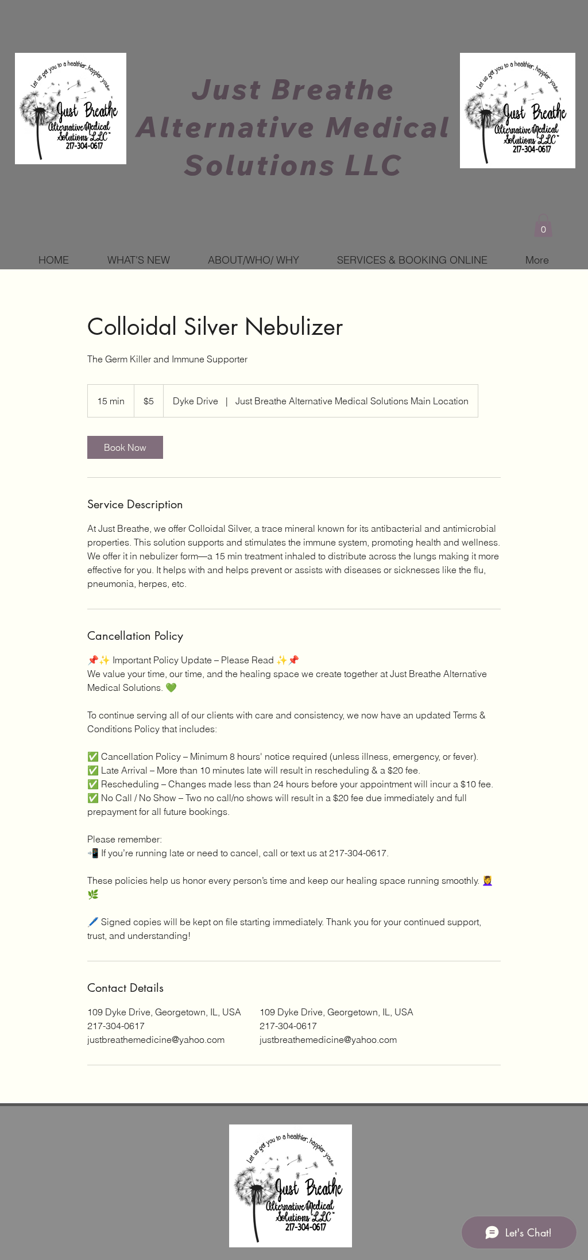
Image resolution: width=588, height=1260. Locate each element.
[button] (543, 225)
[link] (125, 447)
